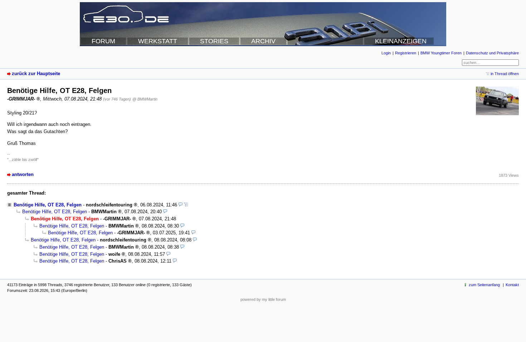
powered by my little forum (263, 299)
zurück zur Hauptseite (36, 73)
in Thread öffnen (505, 74)
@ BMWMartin (144, 99)
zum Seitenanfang (484, 285)
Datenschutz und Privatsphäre (492, 53)
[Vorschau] (180, 204)
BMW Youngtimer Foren (441, 53)
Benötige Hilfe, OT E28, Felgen (48, 204)
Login (386, 53)
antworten (23, 174)
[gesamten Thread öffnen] (186, 204)
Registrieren (405, 53)
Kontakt (512, 285)
